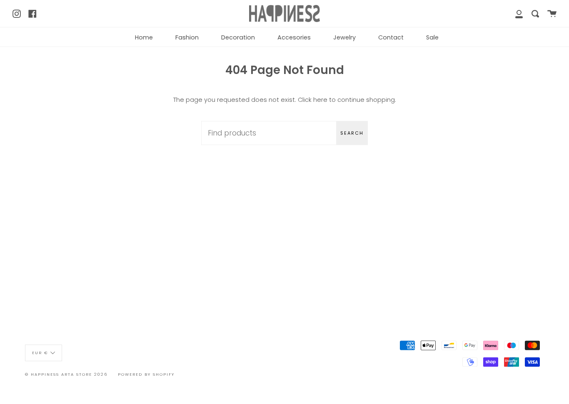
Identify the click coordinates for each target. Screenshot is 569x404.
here (320, 100)
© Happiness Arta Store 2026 (66, 374)
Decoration (238, 37)
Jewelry (344, 37)
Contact (391, 37)
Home (144, 37)
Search (352, 133)
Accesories (294, 37)
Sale (432, 37)
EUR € (40, 352)
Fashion (187, 37)
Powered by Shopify (146, 374)
